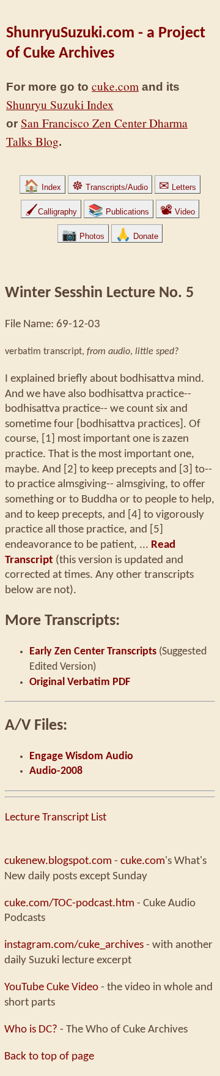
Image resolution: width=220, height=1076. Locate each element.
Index (42, 187)
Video (177, 211)
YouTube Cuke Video (51, 987)
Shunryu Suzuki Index (60, 104)
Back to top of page (49, 1056)
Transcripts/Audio (110, 187)
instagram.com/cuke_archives (74, 945)
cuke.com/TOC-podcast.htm (69, 903)
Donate (137, 236)
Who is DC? (30, 1029)
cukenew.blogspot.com (58, 861)
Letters (177, 187)
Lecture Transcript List (55, 817)
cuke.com (115, 86)
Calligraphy (51, 211)
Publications (118, 211)
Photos (83, 236)
